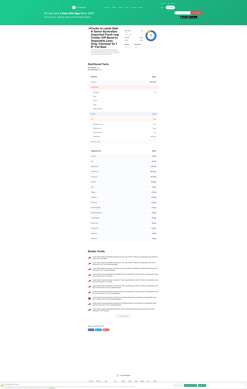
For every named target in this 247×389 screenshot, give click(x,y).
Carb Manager (79, 7)
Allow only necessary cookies (190, 385)
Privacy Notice (52, 387)
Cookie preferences (178, 385)
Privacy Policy (163, 3)
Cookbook (134, 7)
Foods (136, 381)
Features (106, 7)
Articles (126, 7)
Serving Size (137, 44)
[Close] (245, 385)
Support (141, 7)
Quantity (126, 44)
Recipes (120, 7)
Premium (114, 7)
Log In (162, 7)
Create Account (196, 13)
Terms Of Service (171, 3)
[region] (123, 385)
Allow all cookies (202, 385)
